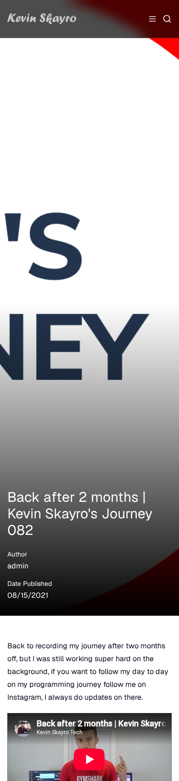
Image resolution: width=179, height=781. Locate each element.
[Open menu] (152, 19)
